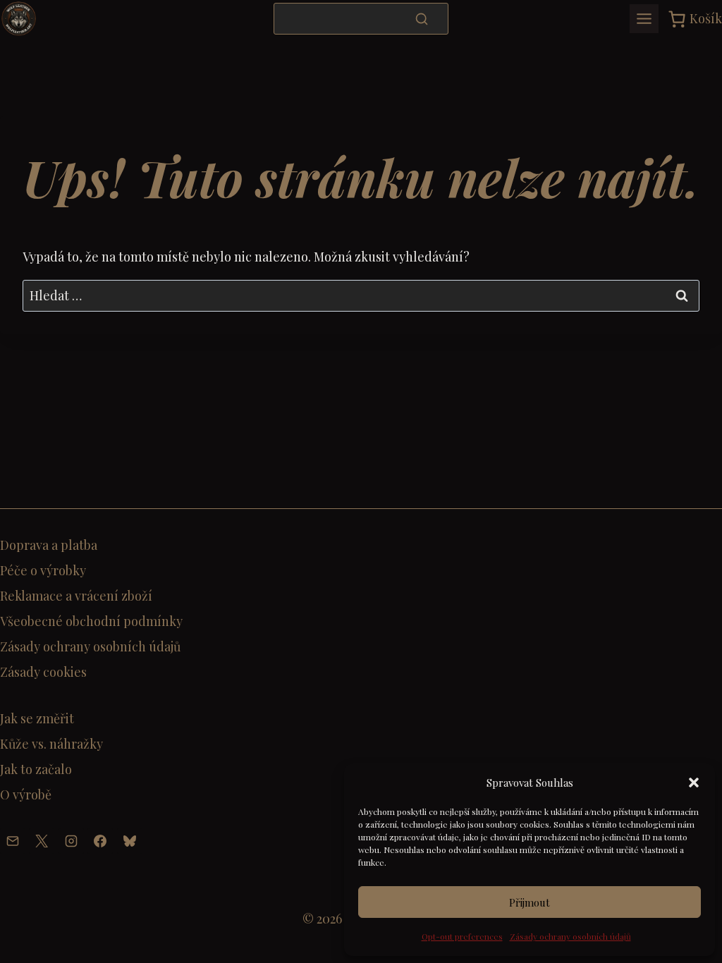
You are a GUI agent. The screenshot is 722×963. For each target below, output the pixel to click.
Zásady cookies (43, 671)
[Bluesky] (129, 841)
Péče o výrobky (43, 570)
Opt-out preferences (462, 936)
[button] (694, 782)
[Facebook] (100, 841)
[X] (41, 841)
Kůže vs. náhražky (51, 743)
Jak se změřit (37, 718)
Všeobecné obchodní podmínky (91, 621)
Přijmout (529, 902)
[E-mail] (12, 841)
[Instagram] (71, 841)
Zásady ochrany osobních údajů (570, 936)
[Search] (421, 18)
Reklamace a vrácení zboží (76, 595)
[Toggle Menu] (644, 18)
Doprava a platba (48, 544)
